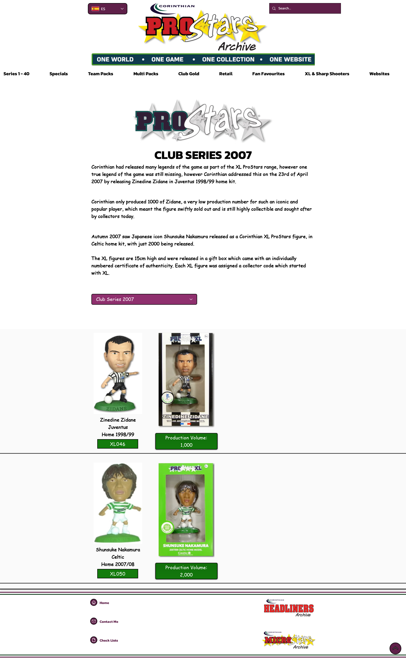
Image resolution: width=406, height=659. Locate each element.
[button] (23, 73)
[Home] (93, 602)
